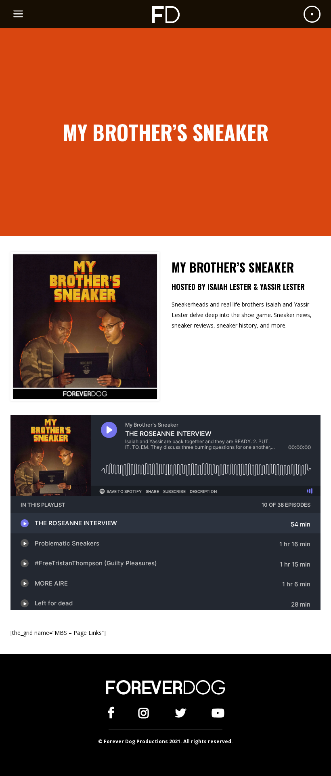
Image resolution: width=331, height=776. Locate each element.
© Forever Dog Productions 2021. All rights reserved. (165, 741)
